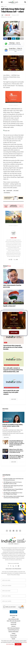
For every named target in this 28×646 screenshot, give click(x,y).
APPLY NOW (14, 332)
